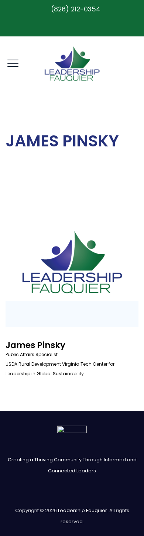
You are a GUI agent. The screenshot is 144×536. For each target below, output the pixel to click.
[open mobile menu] (13, 62)
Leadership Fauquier (82, 510)
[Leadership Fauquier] (72, 63)
